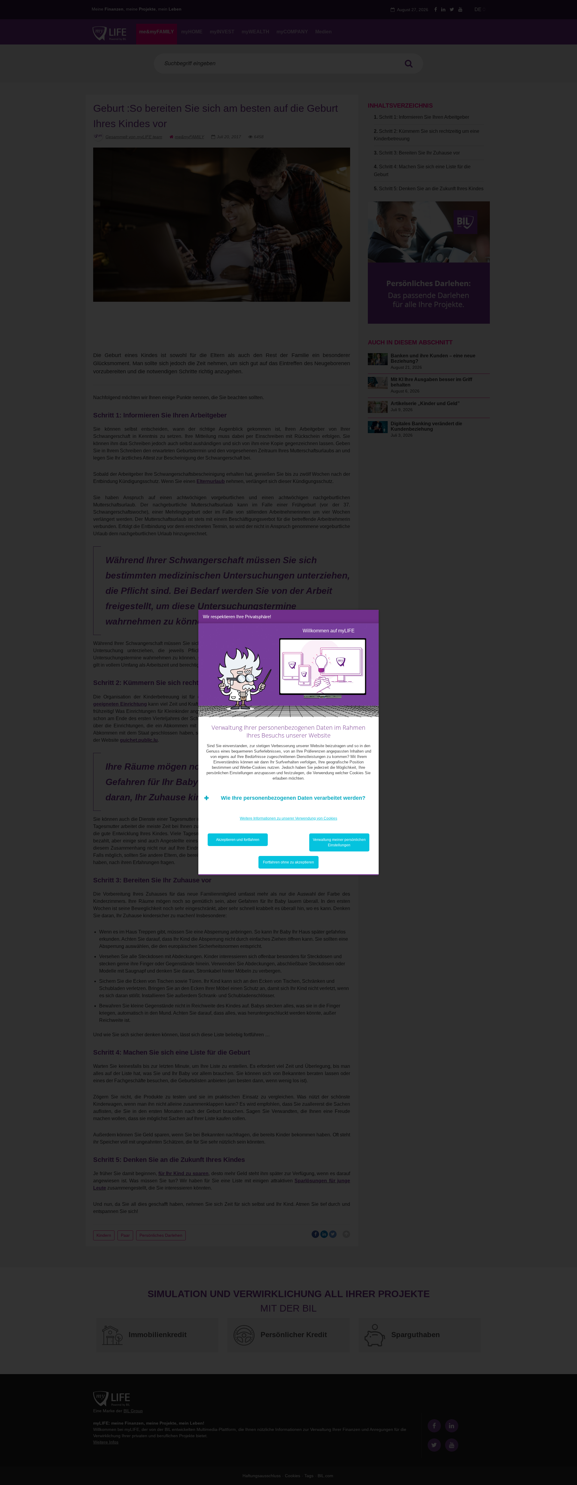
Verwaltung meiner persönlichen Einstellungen (339, 842)
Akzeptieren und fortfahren (237, 840)
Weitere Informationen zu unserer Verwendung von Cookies (288, 818)
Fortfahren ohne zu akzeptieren (288, 862)
